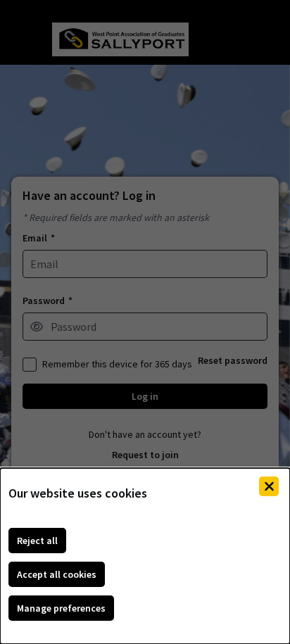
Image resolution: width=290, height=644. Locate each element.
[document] (145, 556)
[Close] (269, 486)
